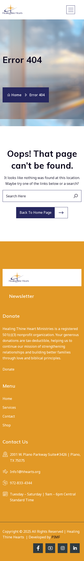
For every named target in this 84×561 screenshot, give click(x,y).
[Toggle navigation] (70, 9)
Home (16, 95)
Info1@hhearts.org (25, 471)
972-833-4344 (21, 483)
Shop (7, 425)
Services (9, 407)
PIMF (55, 537)
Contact (9, 416)
